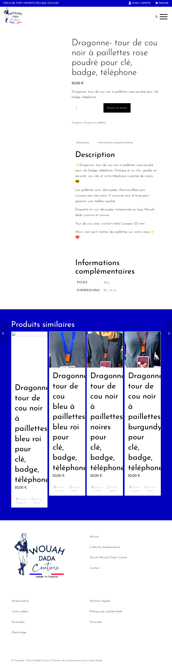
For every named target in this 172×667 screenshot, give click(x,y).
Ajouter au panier (117, 108)
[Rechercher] (156, 17)
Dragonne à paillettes (95, 123)
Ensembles (18, 622)
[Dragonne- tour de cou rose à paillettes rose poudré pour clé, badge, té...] (168, 333)
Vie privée (96, 622)
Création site (58, 660)
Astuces (94, 536)
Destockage (19, 632)
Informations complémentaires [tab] (115, 142)
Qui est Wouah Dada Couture (108, 557)
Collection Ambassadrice (105, 547)
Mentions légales (100, 600)
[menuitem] (139, 3)
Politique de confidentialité (106, 611)
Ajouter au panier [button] (21, 501)
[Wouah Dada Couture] (15, 17)
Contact (94, 568)
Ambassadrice (20, 600)
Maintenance (75, 660)
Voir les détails (37, 501)
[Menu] (164, 17)
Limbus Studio (94, 660)
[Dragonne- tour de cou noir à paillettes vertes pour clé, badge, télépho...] (3, 333)
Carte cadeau (20, 611)
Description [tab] (82, 142)
